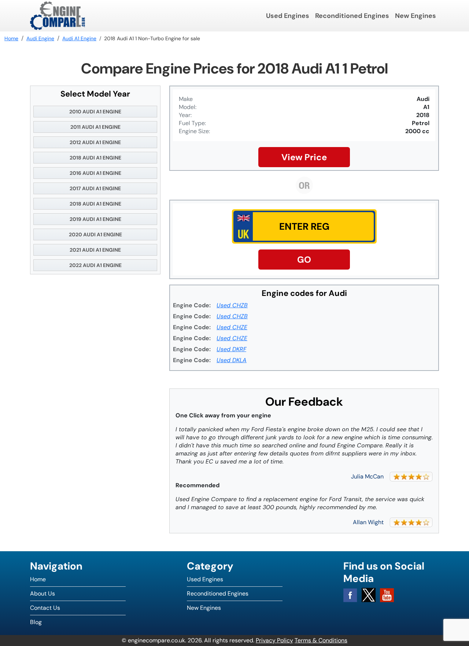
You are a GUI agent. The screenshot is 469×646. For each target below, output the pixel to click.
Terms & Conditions (321, 640)
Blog (36, 622)
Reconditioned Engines (352, 15)
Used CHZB (232, 305)
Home (38, 579)
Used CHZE (232, 327)
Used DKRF (231, 349)
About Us (42, 593)
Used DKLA (232, 360)
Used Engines (287, 15)
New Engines (415, 15)
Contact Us (45, 608)
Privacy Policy (274, 640)
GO (304, 259)
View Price (304, 157)
